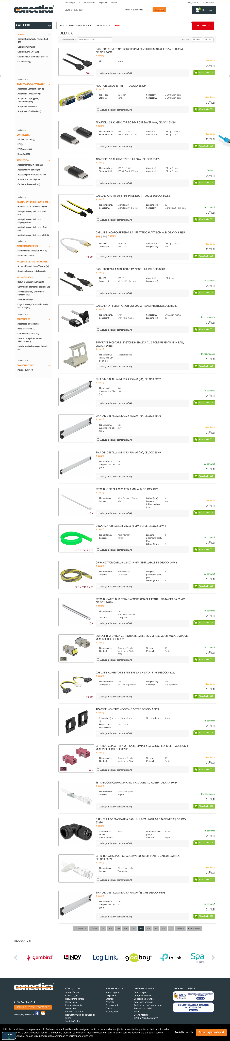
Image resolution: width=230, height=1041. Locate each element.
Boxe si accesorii (26, 328)
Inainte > (180, 928)
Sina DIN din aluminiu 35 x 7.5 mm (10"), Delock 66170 (128, 416)
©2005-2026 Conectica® (146, 1018)
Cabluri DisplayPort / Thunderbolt (33, 40)
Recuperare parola (74, 999)
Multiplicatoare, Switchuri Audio (32, 213)
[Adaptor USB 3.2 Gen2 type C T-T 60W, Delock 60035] (76, 172)
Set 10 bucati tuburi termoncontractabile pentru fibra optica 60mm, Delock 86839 (141, 601)
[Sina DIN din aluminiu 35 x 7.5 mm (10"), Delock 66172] (76, 392)
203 (118, 928)
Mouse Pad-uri (26, 299)
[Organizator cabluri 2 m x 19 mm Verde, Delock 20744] (76, 538)
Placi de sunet (25, 370)
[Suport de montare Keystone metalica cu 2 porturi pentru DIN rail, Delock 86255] (76, 355)
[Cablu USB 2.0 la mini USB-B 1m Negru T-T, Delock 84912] (76, 282)
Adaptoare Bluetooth (29, 324)
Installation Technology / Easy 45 (32, 348)
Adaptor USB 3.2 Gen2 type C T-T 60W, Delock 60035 (127, 159)
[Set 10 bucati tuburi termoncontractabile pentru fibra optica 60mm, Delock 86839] (76, 612)
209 (163, 928)
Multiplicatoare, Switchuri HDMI (32, 229)
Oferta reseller (141, 1015)
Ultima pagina (194, 928)
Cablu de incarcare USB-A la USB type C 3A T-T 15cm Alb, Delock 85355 (140, 232)
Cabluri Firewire (26, 47)
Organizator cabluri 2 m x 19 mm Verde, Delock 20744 (131, 526)
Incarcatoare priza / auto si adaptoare (30, 340)
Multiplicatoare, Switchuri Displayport (29, 221)
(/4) (116, 73)
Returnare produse (143, 1002)
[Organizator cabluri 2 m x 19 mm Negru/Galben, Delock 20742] (76, 575)
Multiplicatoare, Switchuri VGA (33, 235)
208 (155, 928)
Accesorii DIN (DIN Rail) (30, 165)
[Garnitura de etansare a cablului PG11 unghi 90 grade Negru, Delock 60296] (76, 832)
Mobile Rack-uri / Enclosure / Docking (31, 293)
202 (110, 928)
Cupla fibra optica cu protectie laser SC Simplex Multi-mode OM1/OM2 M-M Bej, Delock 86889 (142, 637)
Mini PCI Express (26, 139)
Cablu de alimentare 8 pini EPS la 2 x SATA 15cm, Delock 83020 (135, 673)
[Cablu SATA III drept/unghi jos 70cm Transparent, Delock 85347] (76, 318)
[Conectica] (34, 987)
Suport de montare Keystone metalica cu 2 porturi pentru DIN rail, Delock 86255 (140, 344)
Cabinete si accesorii (29, 184)
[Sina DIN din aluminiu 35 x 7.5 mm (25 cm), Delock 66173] (76, 905)
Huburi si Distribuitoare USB (32, 206)
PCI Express (25, 149)
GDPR (68, 1018)
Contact (113, 3)
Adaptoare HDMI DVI (29, 111)
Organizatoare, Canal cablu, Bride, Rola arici (33, 306)
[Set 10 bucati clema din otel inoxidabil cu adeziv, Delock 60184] (76, 795)
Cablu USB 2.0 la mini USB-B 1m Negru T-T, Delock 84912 (130, 269)
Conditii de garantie (144, 999)
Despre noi (102, 3)
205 (133, 928)
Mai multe (22, 79)
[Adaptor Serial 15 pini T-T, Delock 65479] (76, 98)
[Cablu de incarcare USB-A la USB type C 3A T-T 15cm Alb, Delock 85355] (76, 245)
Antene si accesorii (29, 179)
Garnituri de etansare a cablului (34, 287)
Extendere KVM (26, 255)
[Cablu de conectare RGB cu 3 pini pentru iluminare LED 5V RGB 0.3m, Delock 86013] (76, 62)
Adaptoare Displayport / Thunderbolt (28, 100)
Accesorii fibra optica (29, 169)
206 (140, 928)
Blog (117, 25)
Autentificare (72, 993)
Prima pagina (80, 928)
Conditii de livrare (87, 3)
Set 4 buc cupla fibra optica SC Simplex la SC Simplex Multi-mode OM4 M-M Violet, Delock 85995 (142, 747)
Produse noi (103, 25)
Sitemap (110, 999)
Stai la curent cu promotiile (33, 1007)
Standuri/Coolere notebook (32, 271)
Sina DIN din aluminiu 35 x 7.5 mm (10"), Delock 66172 (128, 379)
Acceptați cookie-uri (211, 1032)
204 (125, 928)
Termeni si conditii (143, 1009)
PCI (20, 144)
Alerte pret (70, 1009)
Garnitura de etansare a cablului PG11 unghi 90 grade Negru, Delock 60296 (141, 821)
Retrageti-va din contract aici (80, 1015)
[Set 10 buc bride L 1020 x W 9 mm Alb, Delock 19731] (76, 502)
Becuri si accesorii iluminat (31, 282)
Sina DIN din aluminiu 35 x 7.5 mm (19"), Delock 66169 (128, 453)
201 (103, 928)
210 (170, 928)
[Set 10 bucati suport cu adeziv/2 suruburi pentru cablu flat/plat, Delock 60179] (76, 868)
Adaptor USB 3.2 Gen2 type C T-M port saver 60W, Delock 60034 (136, 122)
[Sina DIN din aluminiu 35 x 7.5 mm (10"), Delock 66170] (76, 428)
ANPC (137, 1012)
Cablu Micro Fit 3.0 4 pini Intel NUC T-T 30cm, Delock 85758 (133, 196)
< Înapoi (93, 928)
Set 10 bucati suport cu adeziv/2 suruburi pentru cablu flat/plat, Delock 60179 (138, 857)
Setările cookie (184, 1032)
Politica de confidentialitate (147, 1005)
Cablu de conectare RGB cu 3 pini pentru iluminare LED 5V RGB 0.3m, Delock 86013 (139, 51)
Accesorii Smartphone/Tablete (33, 266)
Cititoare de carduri (28, 333)
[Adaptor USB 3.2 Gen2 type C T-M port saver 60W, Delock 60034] (76, 135)
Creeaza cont (71, 996)
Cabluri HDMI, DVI (28, 51)
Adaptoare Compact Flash (31, 89)
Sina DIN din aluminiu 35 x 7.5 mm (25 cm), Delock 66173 (130, 893)
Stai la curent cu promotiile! (75, 25)
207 (148, 928)
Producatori (112, 1012)
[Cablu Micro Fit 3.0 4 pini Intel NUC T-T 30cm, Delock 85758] (76, 208)
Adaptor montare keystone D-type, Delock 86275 (127, 709)
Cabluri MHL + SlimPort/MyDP (33, 56)
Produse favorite (73, 1005)
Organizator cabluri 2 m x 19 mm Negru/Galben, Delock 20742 (136, 563)
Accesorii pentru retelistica (32, 174)
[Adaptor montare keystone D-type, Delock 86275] (76, 722)
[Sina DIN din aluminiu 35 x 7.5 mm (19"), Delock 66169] (76, 465)
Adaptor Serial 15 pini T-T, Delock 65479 (121, 86)
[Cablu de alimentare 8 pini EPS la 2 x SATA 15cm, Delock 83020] (76, 685)
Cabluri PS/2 (24, 61)
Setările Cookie (72, 1021)
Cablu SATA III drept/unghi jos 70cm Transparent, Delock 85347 (136, 306)
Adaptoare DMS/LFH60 (30, 93)
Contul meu (71, 1002)
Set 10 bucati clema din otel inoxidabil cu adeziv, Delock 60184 (137, 783)
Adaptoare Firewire (28, 106)
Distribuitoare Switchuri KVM (32, 250)
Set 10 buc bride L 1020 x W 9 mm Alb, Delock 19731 (127, 489)
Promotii (203, 25)
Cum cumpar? (70, 3)
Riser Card (24, 154)
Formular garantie (74, 1012)
